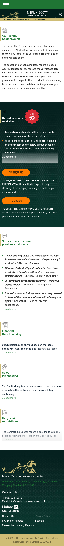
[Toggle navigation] (6, 5)
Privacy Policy (42, 516)
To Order (16, 200)
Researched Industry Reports (18, 525)
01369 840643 (14, 497)
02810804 (28, 485)
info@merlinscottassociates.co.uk (27, 501)
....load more (9, 156)
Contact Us (8, 516)
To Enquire (16, 172)
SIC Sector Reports (12, 520)
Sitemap (39, 520)
